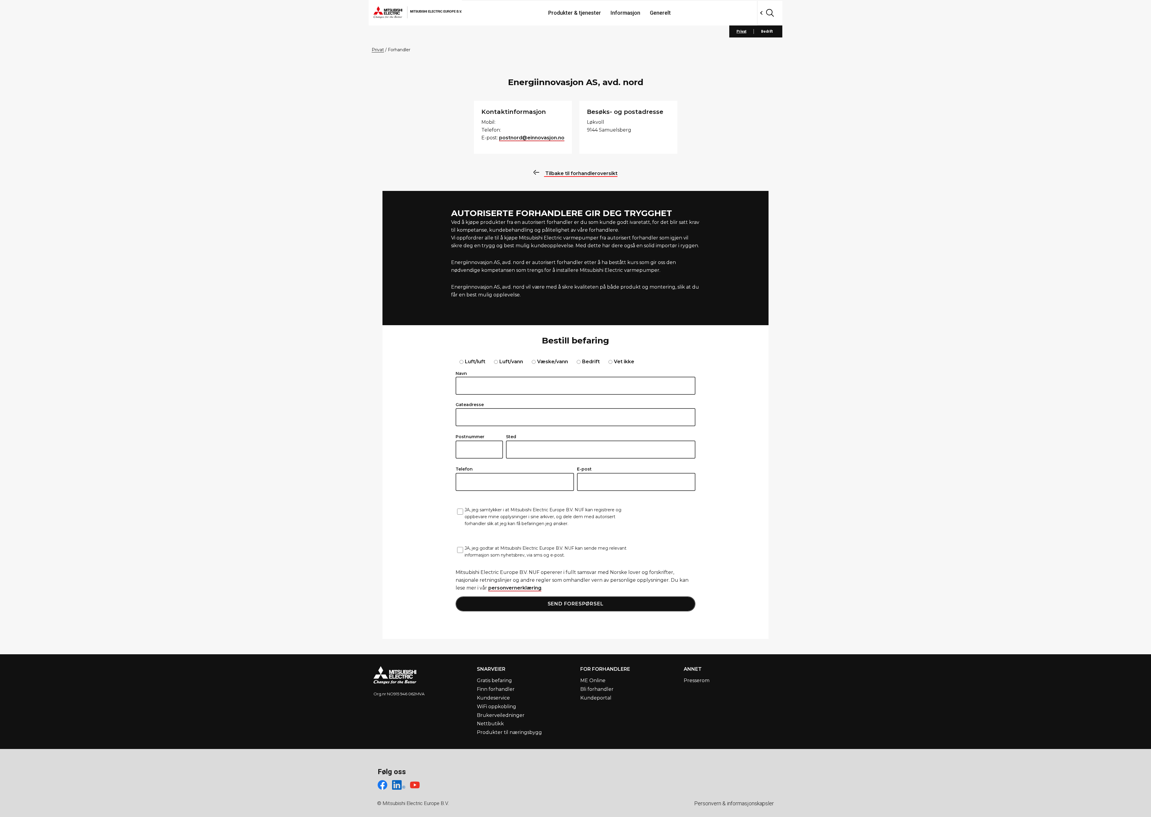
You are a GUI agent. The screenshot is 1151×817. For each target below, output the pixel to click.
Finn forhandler (496, 689)
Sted (511, 436)
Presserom (696, 680)
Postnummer (470, 436)
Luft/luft (475, 361)
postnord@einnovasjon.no (531, 138)
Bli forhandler (597, 689)
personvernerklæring (514, 588)
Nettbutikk (490, 723)
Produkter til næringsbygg (509, 732)
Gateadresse (470, 404)
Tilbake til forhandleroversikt (580, 173)
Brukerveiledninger (501, 715)
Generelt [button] (660, 13)
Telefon (464, 469)
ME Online (592, 680)
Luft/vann (511, 361)
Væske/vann (552, 361)
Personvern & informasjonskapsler (734, 803)
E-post (584, 469)
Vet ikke (624, 361)
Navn (461, 373)
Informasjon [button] (625, 13)
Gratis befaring (494, 680)
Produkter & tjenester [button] (574, 13)
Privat (741, 31)
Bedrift (767, 31)
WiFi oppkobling (496, 706)
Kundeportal (595, 698)
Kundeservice (493, 698)
